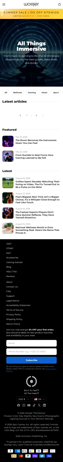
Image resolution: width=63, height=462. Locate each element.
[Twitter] (39, 405)
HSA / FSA (11, 271)
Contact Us (12, 286)
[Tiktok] (34, 405)
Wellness (17, 92)
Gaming (32, 92)
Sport (56, 92)
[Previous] (20, 115)
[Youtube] (29, 405)
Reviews (10, 276)
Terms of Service (14, 310)
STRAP (9, 248)
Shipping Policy (14, 319)
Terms (10, 371)
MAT (8, 253)
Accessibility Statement (18, 305)
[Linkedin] (44, 405)
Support (10, 296)
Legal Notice (12, 300)
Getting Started (14, 262)
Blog (8, 267)
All (6, 92)
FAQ (8, 291)
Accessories (12, 257)
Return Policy (13, 324)
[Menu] (4, 4)
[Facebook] (18, 405)
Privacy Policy (13, 314)
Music (44, 92)
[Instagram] (23, 405)
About (9, 282)
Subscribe (31, 360)
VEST (9, 243)
